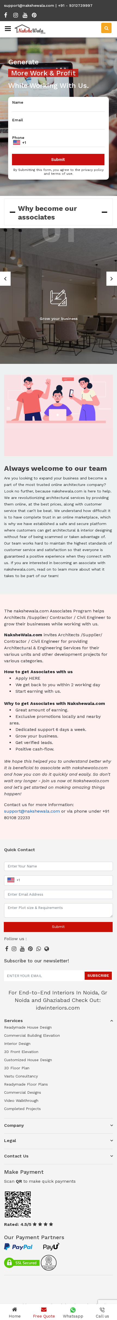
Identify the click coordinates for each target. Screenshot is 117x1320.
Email (17, 120)
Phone (18, 137)
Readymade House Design (28, 1027)
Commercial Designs (22, 1092)
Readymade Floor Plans (26, 1084)
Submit (58, 927)
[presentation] (5, 279)
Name (17, 102)
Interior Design (17, 1043)
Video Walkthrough (21, 1100)
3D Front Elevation (21, 1051)
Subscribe (98, 975)
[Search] (106, 28)
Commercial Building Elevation (32, 1035)
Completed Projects (22, 1108)
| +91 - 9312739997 (74, 5)
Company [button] (14, 1125)
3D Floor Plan (16, 1068)
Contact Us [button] (16, 1156)
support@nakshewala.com (29, 5)
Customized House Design (28, 1060)
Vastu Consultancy (21, 1076)
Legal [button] (10, 1140)
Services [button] (13, 1020)
